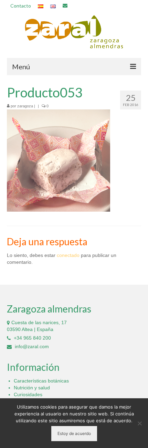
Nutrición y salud (32, 387)
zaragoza (25, 106)
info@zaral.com (31, 346)
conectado (68, 255)
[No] (139, 423)
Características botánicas (41, 381)
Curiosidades (28, 394)
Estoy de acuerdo (74, 433)
